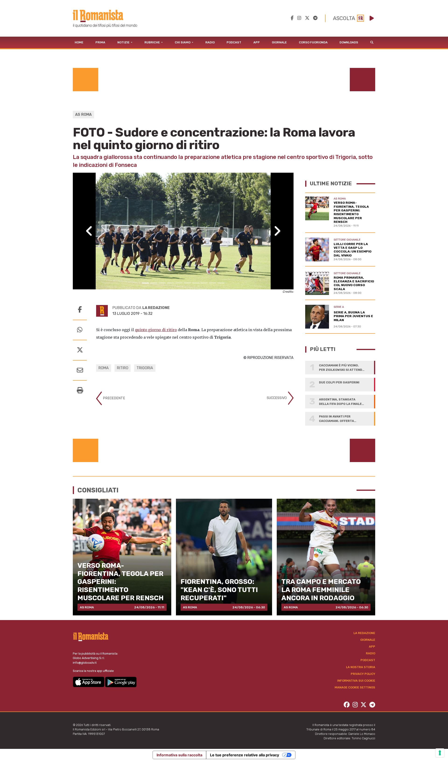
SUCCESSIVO (277, 398)
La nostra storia (360, 667)
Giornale (279, 42)
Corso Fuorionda (313, 42)
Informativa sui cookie (356, 680)
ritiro (122, 368)
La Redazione (364, 633)
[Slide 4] (170, 283)
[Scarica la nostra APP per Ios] (89, 682)
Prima (100, 42)
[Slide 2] (153, 283)
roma (103, 368)
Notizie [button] (123, 42)
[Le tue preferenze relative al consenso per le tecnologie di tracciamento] (439, 752)
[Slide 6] (187, 283)
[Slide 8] (204, 283)
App (256, 42)
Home (79, 42)
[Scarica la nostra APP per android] (120, 682)
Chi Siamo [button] (183, 42)
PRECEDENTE (113, 398)
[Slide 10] (220, 283)
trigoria (144, 368)
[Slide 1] (145, 283)
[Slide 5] (178, 283)
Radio (210, 42)
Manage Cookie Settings (355, 687)
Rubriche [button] (152, 42)
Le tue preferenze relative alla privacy (244, 755)
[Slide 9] (212, 283)
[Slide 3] (162, 283)
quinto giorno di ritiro (156, 329)
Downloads (349, 42)
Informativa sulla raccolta (179, 755)
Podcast (234, 42)
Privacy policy (363, 674)
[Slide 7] (195, 283)
